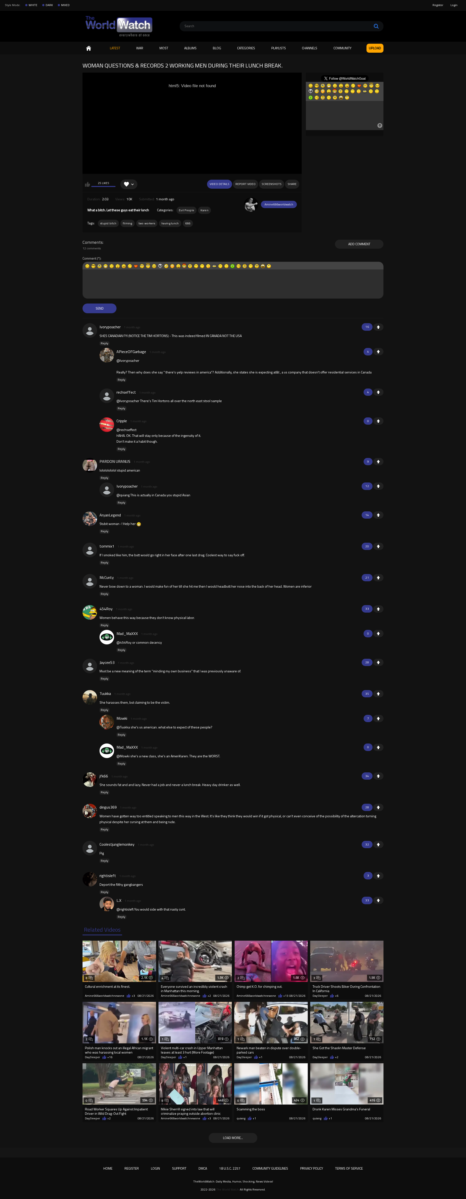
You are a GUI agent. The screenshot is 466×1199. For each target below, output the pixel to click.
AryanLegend (110, 515)
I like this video (87, 184)
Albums (190, 48)
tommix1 (107, 546)
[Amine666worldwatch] (251, 204)
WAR (139, 48)
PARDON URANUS (115, 461)
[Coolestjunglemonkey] (90, 848)
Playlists (278, 48)
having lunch (170, 223)
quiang (241, 1118)
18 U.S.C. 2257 (229, 1168)
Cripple (121, 421)
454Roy (106, 609)
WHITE (33, 5)
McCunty (107, 577)
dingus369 (108, 807)
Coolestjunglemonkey (117, 844)
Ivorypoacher (110, 327)
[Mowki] (107, 722)
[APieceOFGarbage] (107, 355)
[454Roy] (90, 612)
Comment (89, 258)
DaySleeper (320, 995)
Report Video (245, 184)
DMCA (203, 1168)
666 (188, 223)
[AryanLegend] (90, 518)
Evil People (186, 210)
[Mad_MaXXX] (107, 637)
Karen (204, 210)
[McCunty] (90, 581)
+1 (378, 327)
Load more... (233, 1137)
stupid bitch (108, 223)
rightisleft (108, 875)
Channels (309, 48)
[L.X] (107, 904)
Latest (115, 48)
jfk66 (104, 776)
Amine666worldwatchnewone (104, 995)
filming (127, 223)
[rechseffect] (107, 395)
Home (89, 48)
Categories (246, 48)
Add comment (359, 243)
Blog (217, 48)
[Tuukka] (90, 697)
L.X (118, 900)
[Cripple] (107, 424)
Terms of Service (349, 1168)
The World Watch (227, 1189)
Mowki (121, 718)
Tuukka (105, 693)
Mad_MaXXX (127, 633)
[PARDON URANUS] (90, 465)
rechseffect (126, 392)
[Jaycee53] (90, 666)
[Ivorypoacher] (90, 330)
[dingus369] (90, 811)
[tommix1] (90, 550)
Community (342, 48)
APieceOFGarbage (131, 352)
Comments (93, 242)
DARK (49, 5)
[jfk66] (90, 779)
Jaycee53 (107, 662)
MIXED (65, 5)
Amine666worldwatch (279, 204)
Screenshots (272, 184)
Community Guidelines (270, 1168)
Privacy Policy (311, 1168)
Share (292, 184)
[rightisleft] (90, 879)
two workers (147, 223)
